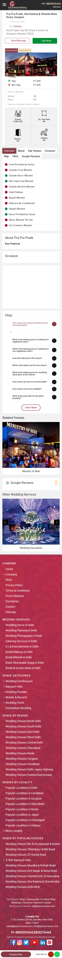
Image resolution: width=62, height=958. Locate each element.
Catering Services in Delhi (21, 641)
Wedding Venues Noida (20, 753)
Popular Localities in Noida (22, 809)
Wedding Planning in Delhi (21, 630)
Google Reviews (31, 156)
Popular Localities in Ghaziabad (25, 804)
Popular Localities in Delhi (21, 787)
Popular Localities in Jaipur (22, 814)
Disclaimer (12, 601)
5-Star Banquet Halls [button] (18, 860)
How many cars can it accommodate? (29, 382)
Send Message (18, 40)
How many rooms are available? (27, 389)
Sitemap (11, 612)
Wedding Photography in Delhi (24, 635)
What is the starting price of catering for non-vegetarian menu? (30, 350)
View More (31, 407)
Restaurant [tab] (25, 50)
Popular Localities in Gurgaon (24, 798)
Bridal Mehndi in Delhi (19, 657)
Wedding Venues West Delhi (23, 737)
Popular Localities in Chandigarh (25, 820)
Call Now (46, 40)
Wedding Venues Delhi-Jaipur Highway (29, 769)
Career (47, 902)
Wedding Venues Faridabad (22, 764)
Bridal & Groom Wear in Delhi (23, 668)
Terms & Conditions (18, 590)
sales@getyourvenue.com (19, 926)
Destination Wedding (18, 708)
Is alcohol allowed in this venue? (27, 358)
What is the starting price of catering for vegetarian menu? (30, 340)
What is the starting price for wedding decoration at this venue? (29, 373)
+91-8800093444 (51, 3)
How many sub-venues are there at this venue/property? (30, 324)
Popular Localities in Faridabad (24, 793)
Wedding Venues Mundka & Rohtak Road (30, 865)
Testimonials (32, 899)
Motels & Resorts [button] (16, 697)
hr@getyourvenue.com (43, 906)
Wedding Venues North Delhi (23, 721)
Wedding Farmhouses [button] (19, 681)
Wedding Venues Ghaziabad (23, 748)
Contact (10, 606)
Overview (9, 150)
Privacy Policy (14, 585)
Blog (22, 899)
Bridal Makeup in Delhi (19, 652)
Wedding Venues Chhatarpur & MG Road (30, 849)
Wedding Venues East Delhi (22, 731)
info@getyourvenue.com (45, 926)
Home (9, 569)
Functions (27, 902)
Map (6, 156)
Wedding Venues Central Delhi (24, 742)
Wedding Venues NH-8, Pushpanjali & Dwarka (33, 844)
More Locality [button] (14, 830)
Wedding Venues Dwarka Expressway (29, 774)
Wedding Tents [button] (15, 702)
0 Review (15, 26)
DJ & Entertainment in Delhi (22, 646)
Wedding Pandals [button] (16, 692)
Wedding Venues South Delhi (23, 726)
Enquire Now (16, 954)
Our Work (44, 899)
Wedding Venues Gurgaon (22, 758)
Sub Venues (34, 150)
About (21, 150)
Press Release (15, 596)
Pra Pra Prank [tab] (11, 50)
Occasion (50, 150)
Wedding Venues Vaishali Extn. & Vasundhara (33, 876)
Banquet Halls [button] (14, 686)
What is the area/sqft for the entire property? (28, 397)
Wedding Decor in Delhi (20, 625)
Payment (38, 902)
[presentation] (11, 64)
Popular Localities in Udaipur (23, 825)
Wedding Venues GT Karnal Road (26, 854)
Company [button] (11, 574)
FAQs (15, 156)
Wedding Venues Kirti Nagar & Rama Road (31, 870)
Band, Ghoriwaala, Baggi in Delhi (25, 662)
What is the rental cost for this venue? (29, 365)
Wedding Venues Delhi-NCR (23, 887)
